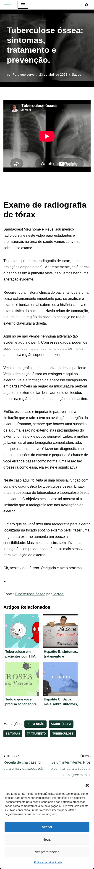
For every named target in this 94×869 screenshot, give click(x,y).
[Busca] (86, 5)
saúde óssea (61, 724)
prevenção (35, 724)
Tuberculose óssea (30, 594)
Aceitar (47, 827)
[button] (87, 785)
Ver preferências (47, 852)
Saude (76, 74)
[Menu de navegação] (23, 5)
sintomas (13, 733)
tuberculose (62, 733)
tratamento (36, 733)
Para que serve (24, 74)
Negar (47, 839)
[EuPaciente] (7, 4)
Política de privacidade (48, 862)
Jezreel (58, 594)
